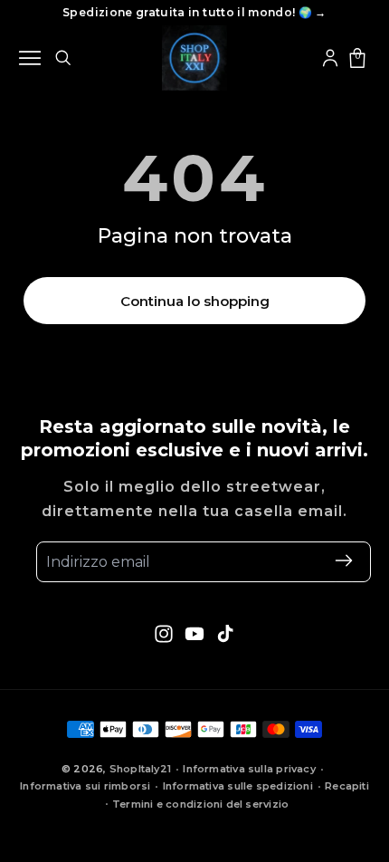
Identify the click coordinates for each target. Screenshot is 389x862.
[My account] (330, 58)
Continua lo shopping (195, 301)
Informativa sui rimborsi (85, 786)
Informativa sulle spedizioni (238, 786)
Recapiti (347, 786)
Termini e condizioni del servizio (200, 804)
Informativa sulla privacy (249, 768)
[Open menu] (29, 58)
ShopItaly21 (140, 768)
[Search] (62, 57)
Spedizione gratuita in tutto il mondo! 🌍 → (194, 12)
